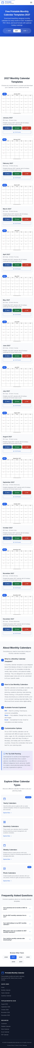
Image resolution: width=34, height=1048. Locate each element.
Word (8, 128)
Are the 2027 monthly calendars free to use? (14, 916)
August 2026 (4, 1004)
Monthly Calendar (5, 990)
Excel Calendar (5, 1032)
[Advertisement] (17, 59)
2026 (9, 30)
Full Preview (18, 132)
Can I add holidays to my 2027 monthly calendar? (14, 923)
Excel (18, 128)
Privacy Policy (10, 1045)
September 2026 (5, 1006)
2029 (28, 957)
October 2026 (5, 1009)
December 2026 (5, 1015)
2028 (24, 30)
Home (2, 987)
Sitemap (25, 1045)
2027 (13, 957)
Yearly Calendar (5, 993)
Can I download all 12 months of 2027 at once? (15, 908)
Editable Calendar (6, 1026)
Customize (4, 1023)
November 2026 (5, 1012)
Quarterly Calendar (6, 995)
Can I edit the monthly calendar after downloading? (14, 939)
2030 (13, 961)
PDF (27, 128)
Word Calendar (5, 1029)
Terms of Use (18, 1045)
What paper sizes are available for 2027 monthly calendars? (14, 931)
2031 (20, 961)
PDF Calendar (4, 1034)
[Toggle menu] (31, 2)
